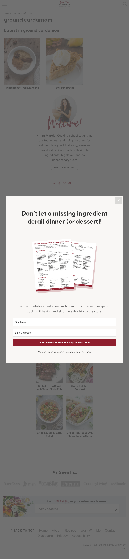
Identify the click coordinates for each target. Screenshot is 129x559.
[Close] (118, 200)
